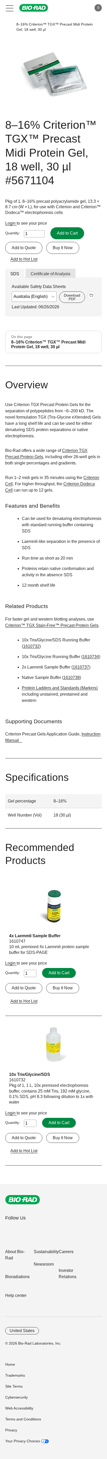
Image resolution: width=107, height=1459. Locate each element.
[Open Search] (69, 8)
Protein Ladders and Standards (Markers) (60, 688)
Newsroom (44, 1264)
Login (11, 223)
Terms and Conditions (23, 1419)
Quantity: (12, 233)
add (91, 295)
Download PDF (72, 297)
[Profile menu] (80, 8)
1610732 (31, 646)
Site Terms (14, 1386)
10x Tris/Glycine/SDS (29, 1074)
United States (22, 1330)
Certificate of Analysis (50, 274)
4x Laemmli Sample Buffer (35, 936)
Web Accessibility (19, 1408)
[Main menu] (9, 7)
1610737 (81, 667)
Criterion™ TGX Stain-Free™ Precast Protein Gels (51, 625)
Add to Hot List (23, 259)
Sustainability (46, 1251)
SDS (14, 274)
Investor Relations (67, 1273)
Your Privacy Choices (23, 1441)
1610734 (91, 656)
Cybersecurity (16, 1397)
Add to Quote (24, 248)
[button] (8, 27)
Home (10, 1364)
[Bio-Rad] (22, 1199)
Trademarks (15, 1375)
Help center (15, 1295)
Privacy (11, 1430)
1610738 (71, 677)
